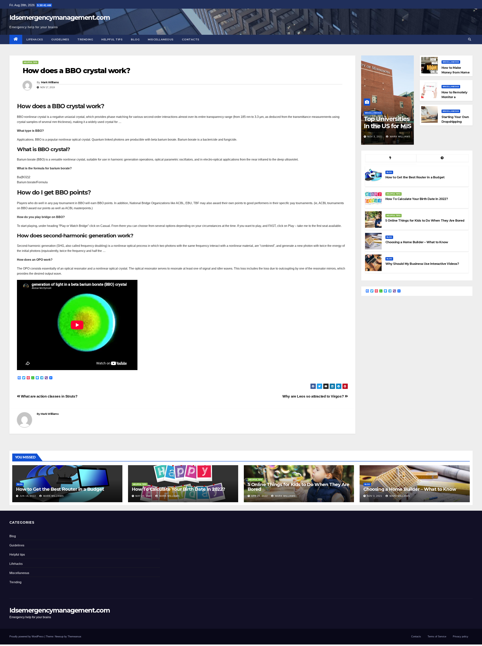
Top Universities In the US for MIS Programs (387, 126)
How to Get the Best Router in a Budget (60, 489)
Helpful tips (112, 39)
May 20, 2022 (143, 496)
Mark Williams (50, 82)
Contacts (190, 39)
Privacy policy (460, 636)
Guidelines (60, 39)
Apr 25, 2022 (259, 496)
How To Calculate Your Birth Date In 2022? (178, 489)
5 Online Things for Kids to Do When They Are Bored (298, 487)
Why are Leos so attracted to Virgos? (313, 396)
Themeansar (74, 636)
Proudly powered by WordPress (26, 636)
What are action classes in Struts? (48, 396)
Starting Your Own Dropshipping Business (455, 121)
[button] (469, 39)
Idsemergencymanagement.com (59, 17)
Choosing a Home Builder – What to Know (409, 489)
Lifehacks (34, 39)
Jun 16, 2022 (28, 496)
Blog (135, 39)
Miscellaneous (161, 39)
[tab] (390, 158)
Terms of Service (437, 636)
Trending (85, 39)
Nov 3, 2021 (375, 136)
